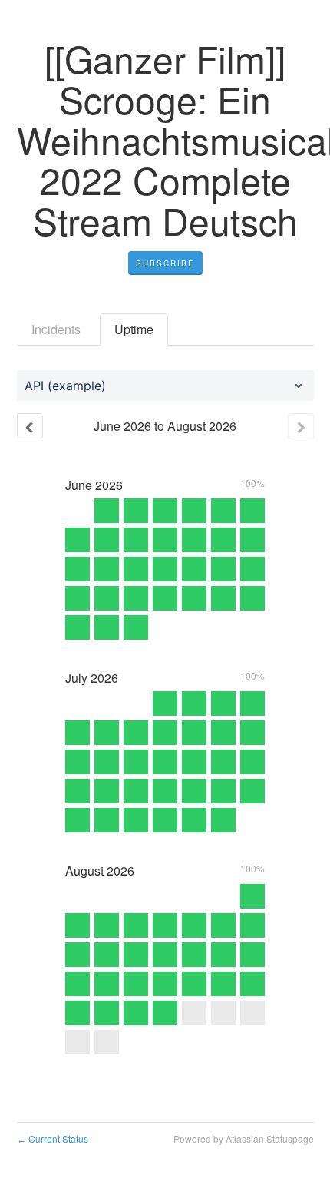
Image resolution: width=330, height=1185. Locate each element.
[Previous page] (30, 426)
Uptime (133, 329)
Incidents (56, 329)
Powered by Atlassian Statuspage (243, 1138)
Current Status (52, 1138)
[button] (165, 263)
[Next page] (301, 426)
